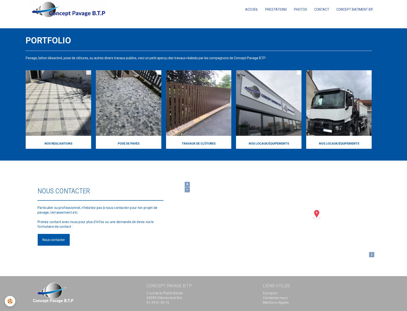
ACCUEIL (251, 9)
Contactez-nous (275, 298)
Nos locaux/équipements (269, 143)
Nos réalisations (58, 143)
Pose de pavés (128, 143)
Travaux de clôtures (199, 143)
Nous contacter (53, 240)
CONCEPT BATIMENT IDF (354, 9)
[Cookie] (10, 301)
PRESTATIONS (276, 9)
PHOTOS (300, 9)
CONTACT (321, 9)
